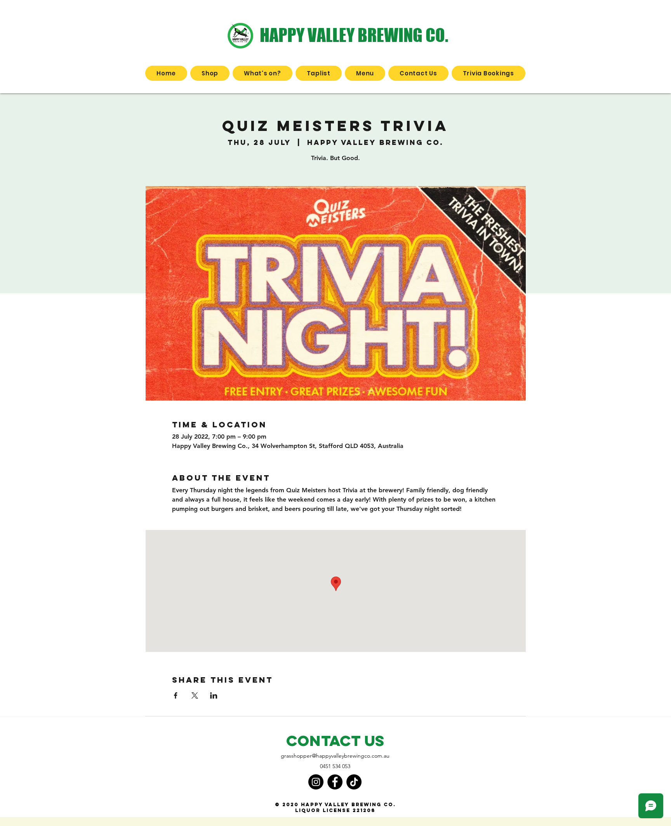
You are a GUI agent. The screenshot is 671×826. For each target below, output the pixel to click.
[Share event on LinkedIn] (213, 695)
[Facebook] (334, 781)
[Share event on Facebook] (175, 695)
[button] (209, 73)
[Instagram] (315, 781)
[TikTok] (354, 781)
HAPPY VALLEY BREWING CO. (354, 34)
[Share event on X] (194, 695)
